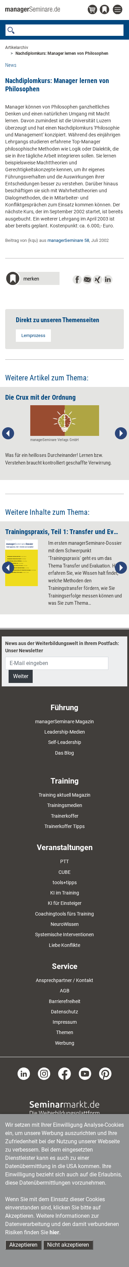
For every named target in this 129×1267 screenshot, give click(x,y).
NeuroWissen (65, 924)
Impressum (65, 1022)
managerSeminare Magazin (64, 721)
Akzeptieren (23, 1245)
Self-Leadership (64, 742)
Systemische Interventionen (64, 934)
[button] (32, 279)
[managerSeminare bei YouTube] (85, 1073)
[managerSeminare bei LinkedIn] (23, 1073)
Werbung (64, 1043)
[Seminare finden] (64, 1108)
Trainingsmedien (64, 805)
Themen (64, 1032)
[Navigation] (118, 9)
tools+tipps (65, 882)
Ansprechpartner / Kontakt (64, 980)
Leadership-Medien (64, 732)
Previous (8, 433)
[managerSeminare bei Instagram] (44, 1073)
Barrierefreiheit (64, 1001)
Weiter (20, 676)
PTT (64, 861)
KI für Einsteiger (65, 903)
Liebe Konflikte (64, 945)
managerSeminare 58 (68, 240)
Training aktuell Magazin (64, 795)
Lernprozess (33, 335)
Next (120, 433)
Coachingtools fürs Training (64, 914)
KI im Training (64, 893)
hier (54, 1232)
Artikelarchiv (16, 47)
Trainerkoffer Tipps (64, 826)
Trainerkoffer (64, 816)
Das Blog (64, 753)
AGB (64, 990)
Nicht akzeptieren (68, 1245)
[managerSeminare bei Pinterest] (105, 1073)
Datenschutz (64, 1011)
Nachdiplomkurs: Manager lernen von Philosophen (61, 53)
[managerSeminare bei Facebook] (64, 1073)
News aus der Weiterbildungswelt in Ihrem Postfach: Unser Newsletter (62, 647)
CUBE (64, 872)
